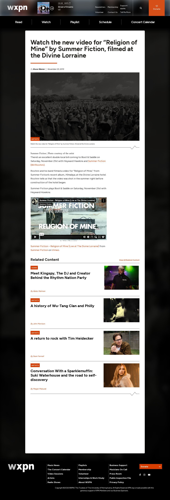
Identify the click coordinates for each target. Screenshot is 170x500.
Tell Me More (125, 12)
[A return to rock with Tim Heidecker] (121, 343)
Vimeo (55, 250)
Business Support (118, 465)
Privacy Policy (117, 482)
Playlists (82, 465)
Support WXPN (124, 7)
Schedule (105, 22)
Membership (113, 7)
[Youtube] (149, 475)
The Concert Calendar (59, 469)
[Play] (43, 8)
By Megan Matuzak (38, 389)
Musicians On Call (118, 469)
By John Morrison (38, 324)
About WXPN (85, 482)
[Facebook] (140, 475)
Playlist (74, 22)
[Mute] (52, 8)
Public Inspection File (120, 478)
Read (18, 22)
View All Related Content (129, 260)
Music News (54, 465)
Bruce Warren (39, 69)
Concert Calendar (143, 22)
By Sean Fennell (37, 356)
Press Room (116, 473)
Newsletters (100, 7)
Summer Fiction (39, 250)
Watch (46, 22)
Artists (51, 478)
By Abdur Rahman (38, 291)
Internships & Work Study (91, 478)
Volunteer (99, 12)
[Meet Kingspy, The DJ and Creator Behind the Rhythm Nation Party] (121, 278)
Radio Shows (54, 482)
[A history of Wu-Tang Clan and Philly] (121, 310)
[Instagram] (144, 475)
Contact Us (113, 12)
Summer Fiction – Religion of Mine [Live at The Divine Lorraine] (65, 246)
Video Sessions (55, 473)
